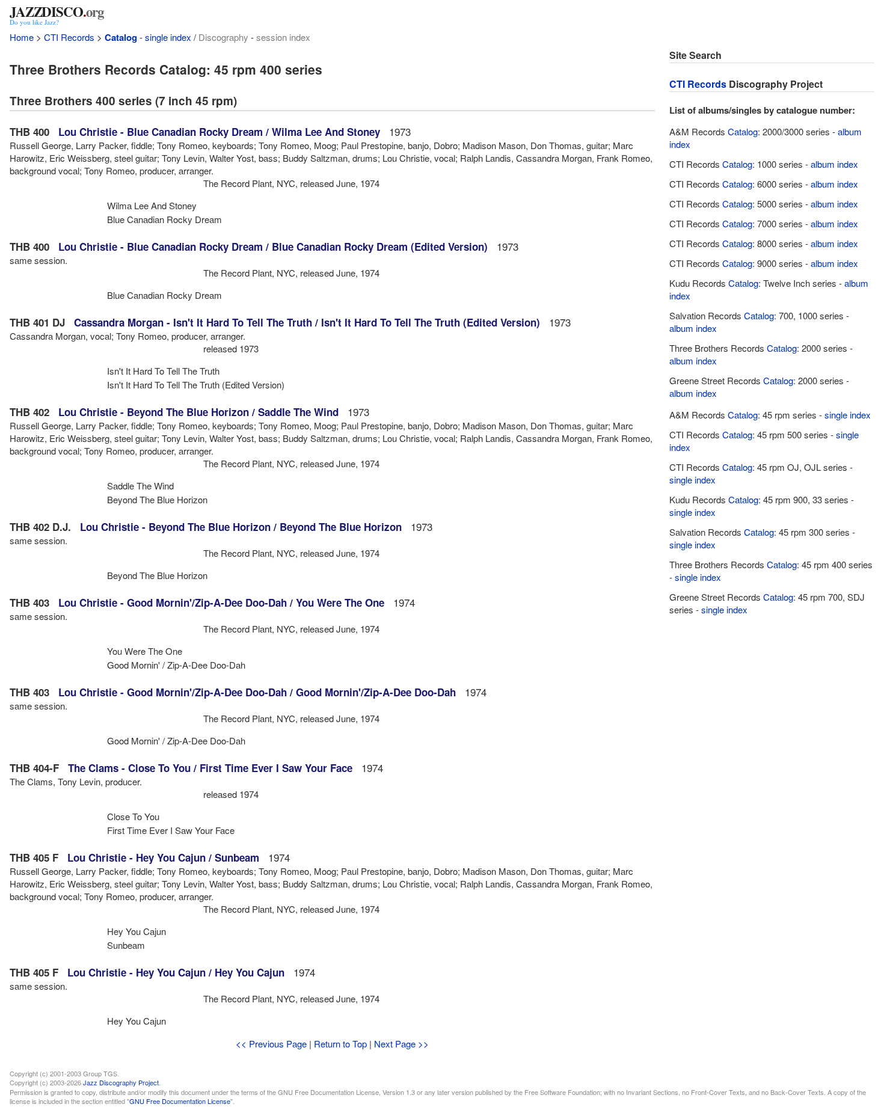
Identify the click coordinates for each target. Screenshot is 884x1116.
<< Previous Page (271, 1043)
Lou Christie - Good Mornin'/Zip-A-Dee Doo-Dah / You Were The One (221, 602)
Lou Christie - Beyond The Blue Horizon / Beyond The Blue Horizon (241, 527)
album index (834, 164)
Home (22, 37)
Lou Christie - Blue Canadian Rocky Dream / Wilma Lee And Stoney (219, 131)
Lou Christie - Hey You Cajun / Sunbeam (163, 857)
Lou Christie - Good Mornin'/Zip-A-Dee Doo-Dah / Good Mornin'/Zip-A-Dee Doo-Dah (257, 692)
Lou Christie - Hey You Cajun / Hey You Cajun (175, 972)
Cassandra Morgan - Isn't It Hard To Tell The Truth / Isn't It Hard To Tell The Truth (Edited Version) (307, 322)
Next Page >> (401, 1043)
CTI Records (69, 37)
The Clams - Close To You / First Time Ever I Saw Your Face (210, 768)
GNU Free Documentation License (179, 1101)
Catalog (121, 37)
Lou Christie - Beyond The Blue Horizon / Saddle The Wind (198, 412)
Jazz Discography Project (121, 1082)
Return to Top (340, 1043)
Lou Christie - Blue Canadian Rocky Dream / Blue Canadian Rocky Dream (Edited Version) (273, 246)
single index (168, 37)
